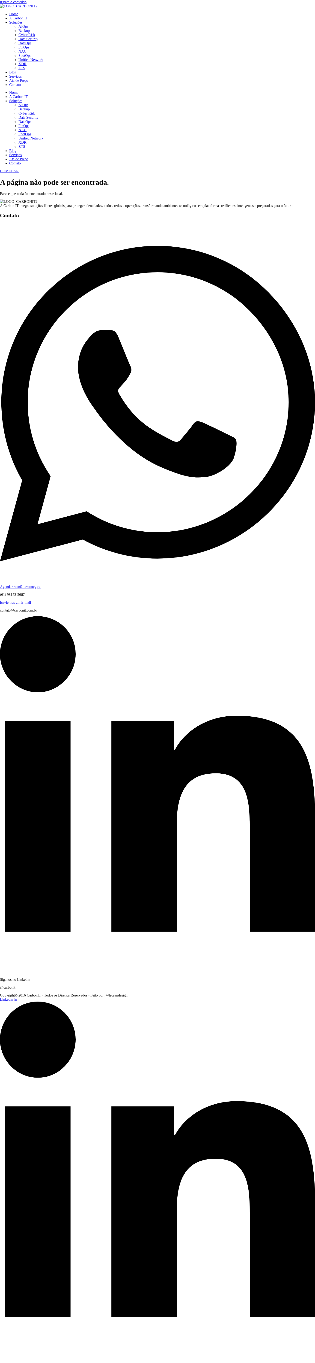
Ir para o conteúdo (13, 2)
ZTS (21, 68)
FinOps (23, 47)
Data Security (28, 39)
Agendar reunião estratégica (20, 587)
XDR (22, 64)
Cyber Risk (26, 35)
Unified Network (30, 60)
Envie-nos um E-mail (15, 602)
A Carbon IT (18, 18)
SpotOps (24, 56)
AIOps (23, 26)
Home (13, 14)
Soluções (15, 22)
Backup (24, 31)
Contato (15, 85)
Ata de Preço (18, 80)
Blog (12, 72)
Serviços (15, 76)
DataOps (24, 43)
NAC (22, 51)
